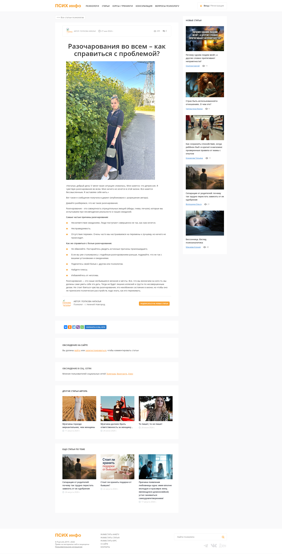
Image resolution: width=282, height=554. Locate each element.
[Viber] (78, 327)
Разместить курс (109, 540)
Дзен (130, 373)
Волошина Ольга (194, 204)
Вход (206, 5)
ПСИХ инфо (68, 5)
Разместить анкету (110, 534)
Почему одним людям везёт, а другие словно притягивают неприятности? (202, 58)
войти (77, 350)
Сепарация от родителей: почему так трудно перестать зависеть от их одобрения (77, 485)
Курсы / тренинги (123, 6)
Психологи (92, 6)
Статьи (106, 6)
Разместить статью (110, 537)
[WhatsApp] (82, 327)
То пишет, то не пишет (150, 424)
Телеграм (111, 373)
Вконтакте (122, 373)
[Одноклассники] (70, 327)
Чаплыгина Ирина (194, 108)
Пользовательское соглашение (68, 546)
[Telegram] (74, 327)
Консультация (144, 6)
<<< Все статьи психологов (70, 17)
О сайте (104, 544)
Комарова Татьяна (194, 158)
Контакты (105, 547)
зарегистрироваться (95, 350)
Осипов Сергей (193, 65)
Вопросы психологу (167, 6)
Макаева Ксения (193, 247)
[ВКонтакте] (65, 327)
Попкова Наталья (88, 31)
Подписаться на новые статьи (154, 303)
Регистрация (217, 5)
